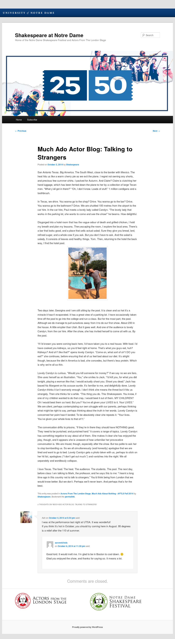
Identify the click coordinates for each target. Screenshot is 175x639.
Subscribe (32, 119)
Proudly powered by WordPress (87, 627)
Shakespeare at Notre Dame (49, 35)
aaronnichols (61, 542)
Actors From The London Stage (75, 493)
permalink (70, 496)
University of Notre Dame (28, 13)
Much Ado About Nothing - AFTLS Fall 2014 (112, 493)
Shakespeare (72, 164)
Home (19, 119)
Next (156, 130)
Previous (20, 130)
